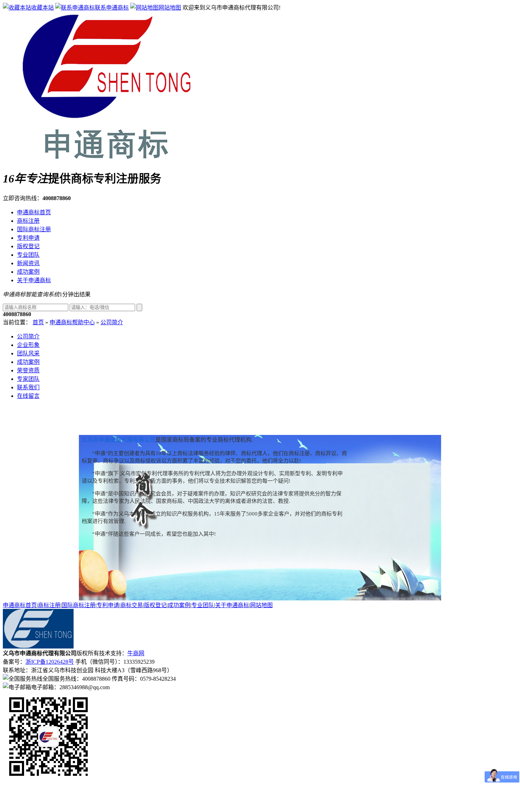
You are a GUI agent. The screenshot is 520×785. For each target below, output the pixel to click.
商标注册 (28, 221)
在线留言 (28, 396)
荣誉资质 (28, 370)
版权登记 (28, 246)
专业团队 (28, 255)
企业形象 (28, 345)
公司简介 (111, 322)
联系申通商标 (112, 8)
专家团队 (28, 379)
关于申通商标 (34, 280)
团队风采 (28, 353)
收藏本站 (42, 8)
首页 (38, 322)
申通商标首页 (34, 212)
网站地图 (169, 8)
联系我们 (28, 387)
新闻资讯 (28, 263)
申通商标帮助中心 (72, 322)
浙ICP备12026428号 (49, 662)
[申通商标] (102, 160)
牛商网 (135, 653)
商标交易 (131, 605)
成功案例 (28, 272)
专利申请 (28, 238)
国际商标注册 (34, 229)
